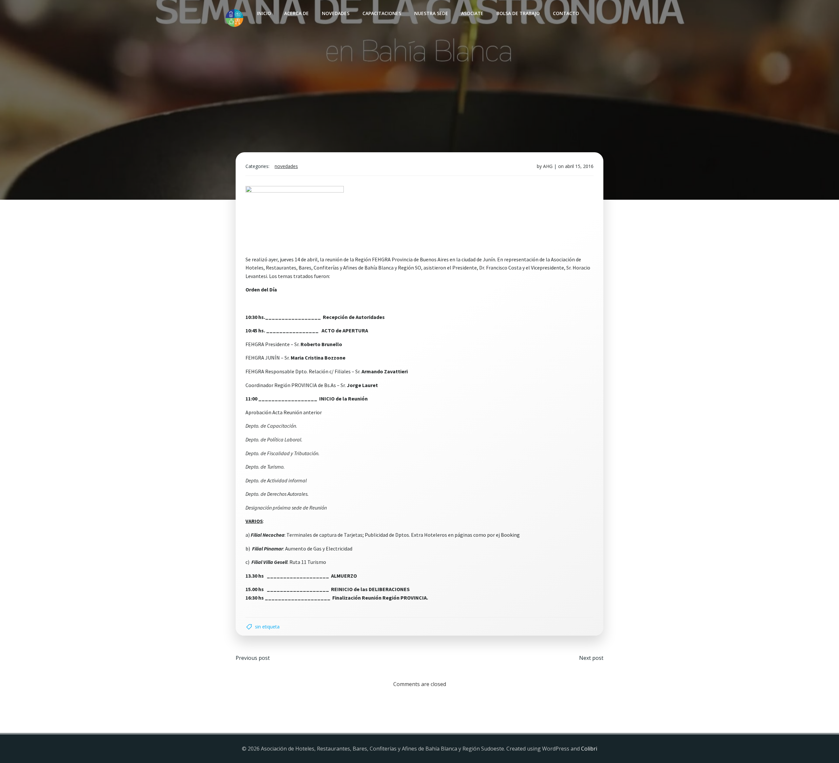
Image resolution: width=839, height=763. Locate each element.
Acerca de (296, 13)
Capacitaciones (381, 13)
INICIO (264, 13)
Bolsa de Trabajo (518, 13)
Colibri (589, 748)
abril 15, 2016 (579, 166)
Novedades (335, 13)
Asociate (472, 13)
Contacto (566, 13)
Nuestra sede (431, 13)
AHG (548, 166)
